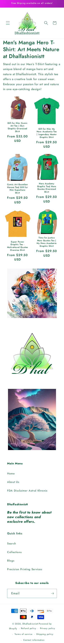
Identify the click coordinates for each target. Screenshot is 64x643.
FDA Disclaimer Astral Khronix (27, 491)
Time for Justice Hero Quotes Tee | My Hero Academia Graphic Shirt (47, 241)
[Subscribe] (52, 593)
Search (11, 543)
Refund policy (28, 628)
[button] (8, 23)
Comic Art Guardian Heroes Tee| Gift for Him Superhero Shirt (17, 188)
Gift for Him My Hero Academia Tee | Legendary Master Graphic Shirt (47, 133)
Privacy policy (47, 628)
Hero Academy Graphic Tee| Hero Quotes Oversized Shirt (46, 187)
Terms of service (23, 634)
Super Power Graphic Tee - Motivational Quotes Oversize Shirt (17, 246)
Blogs (10, 561)
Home (11, 473)
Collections (14, 552)
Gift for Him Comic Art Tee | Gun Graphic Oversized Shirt (17, 127)
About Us (13, 482)
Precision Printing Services (24, 569)
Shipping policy (44, 634)
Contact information (34, 640)
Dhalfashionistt (30, 623)
